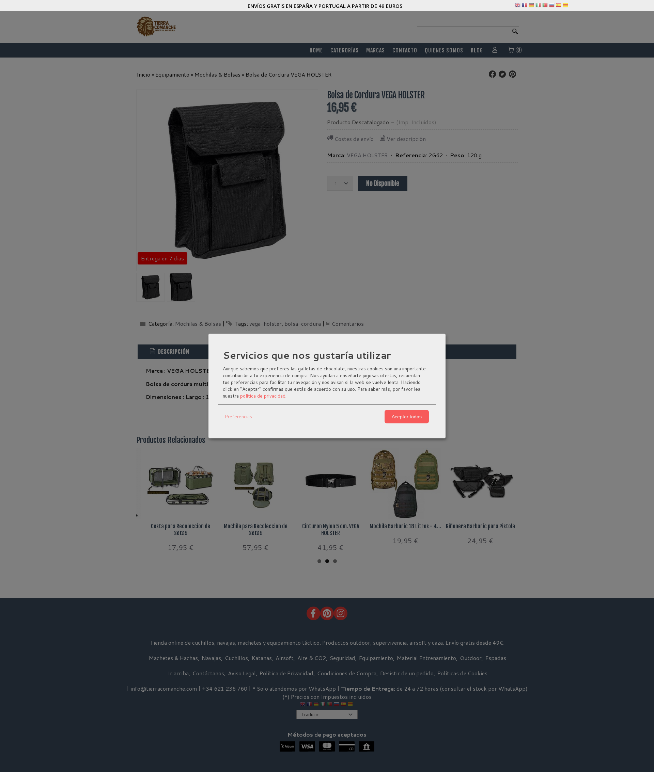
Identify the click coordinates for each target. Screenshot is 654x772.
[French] (524, 6)
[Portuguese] (545, 6)
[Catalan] (566, 6)
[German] (531, 6)
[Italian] (538, 6)
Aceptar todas (407, 416)
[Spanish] (558, 6)
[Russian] (552, 6)
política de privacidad (262, 395)
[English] (517, 6)
